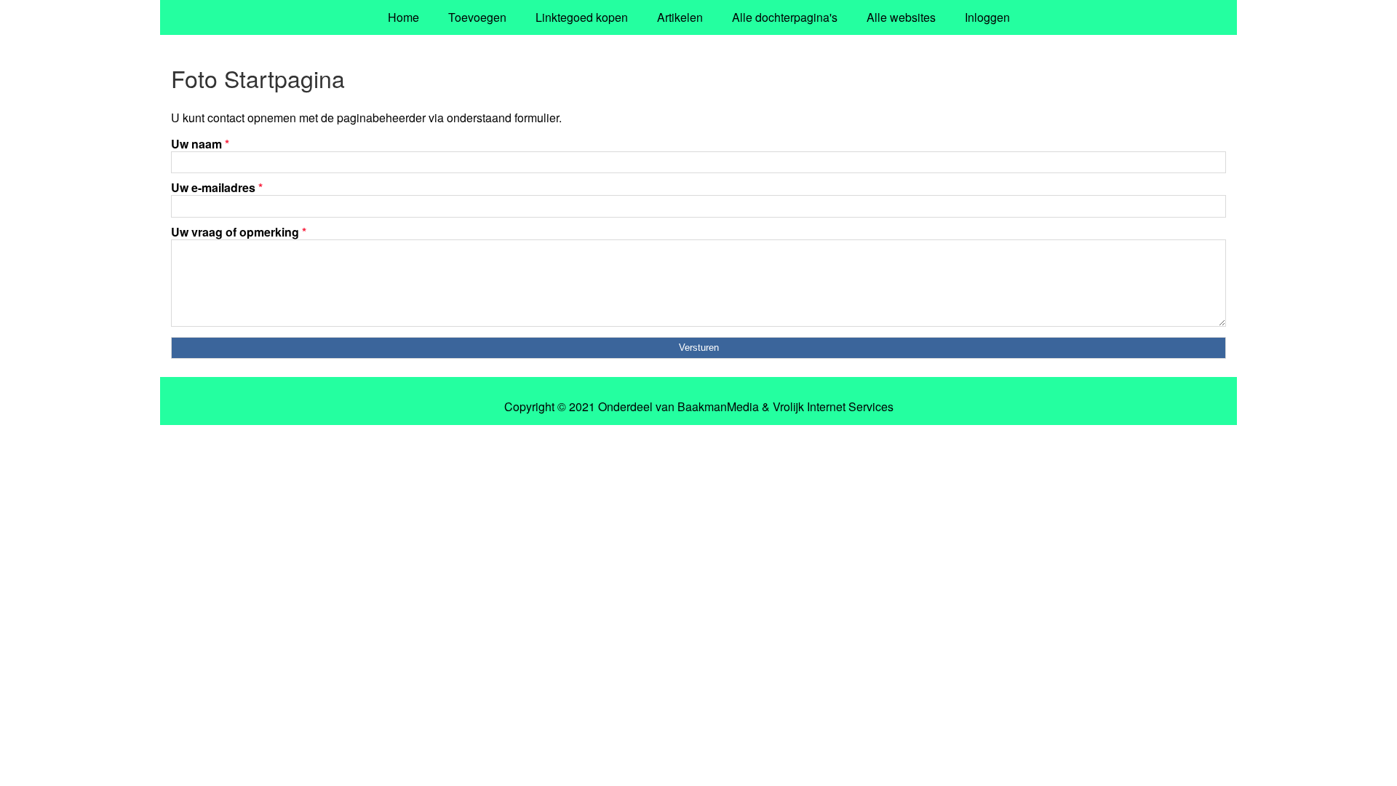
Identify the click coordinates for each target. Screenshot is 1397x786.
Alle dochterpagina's (784, 17)
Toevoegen (477, 17)
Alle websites (901, 17)
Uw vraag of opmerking (238, 231)
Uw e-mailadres (217, 187)
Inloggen (987, 17)
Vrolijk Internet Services (833, 407)
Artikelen (680, 17)
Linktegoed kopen (582, 17)
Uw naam (200, 143)
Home (403, 17)
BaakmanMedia (718, 407)
